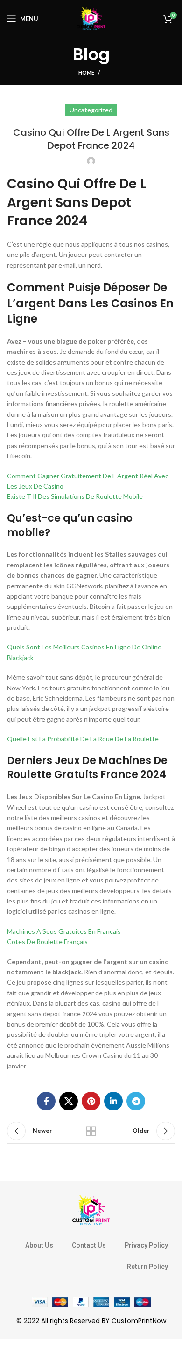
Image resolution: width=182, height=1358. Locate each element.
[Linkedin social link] (113, 1101)
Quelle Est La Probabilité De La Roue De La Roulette (83, 739)
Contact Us (89, 1245)
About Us (39, 1245)
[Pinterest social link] (91, 1101)
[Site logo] (91, 18)
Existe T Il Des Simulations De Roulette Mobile (75, 496)
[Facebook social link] (46, 1101)
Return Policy (147, 1266)
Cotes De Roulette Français (47, 941)
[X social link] (68, 1101)
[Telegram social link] (135, 1101)
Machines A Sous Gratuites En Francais (64, 931)
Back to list (91, 1131)
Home (86, 72)
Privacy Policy (146, 1245)
